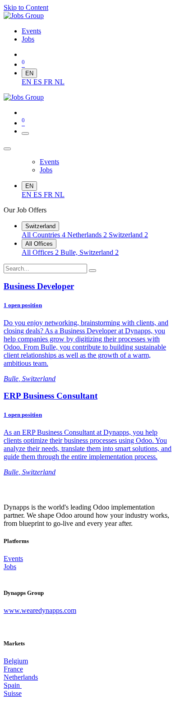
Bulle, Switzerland (89, 252)
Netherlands (87, 235)
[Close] (7, 148)
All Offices (39, 243)
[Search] (92, 270)
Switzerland (40, 226)
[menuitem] (31, 31)
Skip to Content (26, 7)
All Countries (43, 235)
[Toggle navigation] (25, 133)
